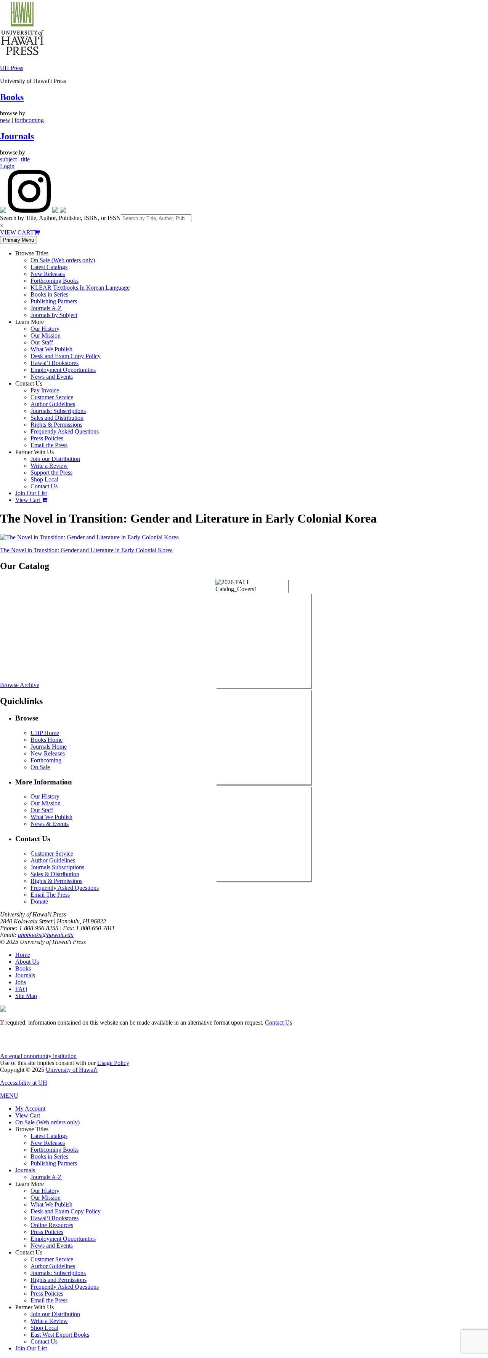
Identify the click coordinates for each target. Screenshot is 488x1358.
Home (22, 955)
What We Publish (51, 349)
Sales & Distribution (54, 874)
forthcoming (29, 120)
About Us (27, 961)
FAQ (21, 989)
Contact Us (44, 486)
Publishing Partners (53, 301)
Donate (39, 901)
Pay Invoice (44, 390)
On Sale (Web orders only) (62, 260)
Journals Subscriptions (57, 867)
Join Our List (31, 493)
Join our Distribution (55, 459)
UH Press (11, 68)
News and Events (51, 376)
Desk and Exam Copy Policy (65, 356)
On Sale (40, 767)
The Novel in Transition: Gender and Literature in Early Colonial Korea (86, 550)
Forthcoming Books (54, 280)
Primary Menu (18, 240)
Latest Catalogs (48, 267)
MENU (9, 1095)
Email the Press (48, 445)
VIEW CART (17, 232)
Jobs (20, 982)
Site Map (26, 996)
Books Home (46, 739)
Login (7, 166)
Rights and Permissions (58, 1280)
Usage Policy (113, 1063)
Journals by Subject (53, 315)
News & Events (49, 824)
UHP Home (44, 733)
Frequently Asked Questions (64, 431)
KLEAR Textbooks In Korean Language (80, 287)
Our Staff (41, 342)
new (5, 120)
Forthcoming (45, 760)
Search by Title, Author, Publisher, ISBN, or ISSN (60, 218)
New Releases (47, 274)
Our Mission (45, 335)
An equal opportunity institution (38, 1056)
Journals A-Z (46, 308)
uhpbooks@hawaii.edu (46, 935)
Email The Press (50, 894)
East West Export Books (59, 1334)
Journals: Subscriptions (58, 411)
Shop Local (44, 479)
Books (12, 97)
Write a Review (49, 465)
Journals (17, 136)
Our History (44, 328)
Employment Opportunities (63, 370)
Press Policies (46, 438)
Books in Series (49, 294)
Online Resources (51, 1225)
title (25, 159)
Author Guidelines (52, 404)
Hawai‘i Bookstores (54, 363)
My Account (30, 1108)
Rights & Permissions (56, 424)
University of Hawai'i (72, 1069)
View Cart (28, 500)
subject (8, 159)
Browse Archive (19, 685)
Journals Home (48, 746)
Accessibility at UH (23, 1082)
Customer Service (51, 397)
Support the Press (51, 472)
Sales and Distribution (56, 417)
